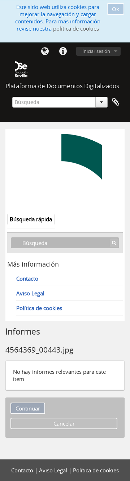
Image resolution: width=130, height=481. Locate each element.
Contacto (27, 278)
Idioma (45, 51)
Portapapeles (116, 102)
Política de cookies (39, 308)
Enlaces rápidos (63, 51)
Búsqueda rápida (31, 219)
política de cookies (76, 28)
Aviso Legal (30, 293)
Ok (115, 9)
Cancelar (64, 423)
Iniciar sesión (96, 51)
